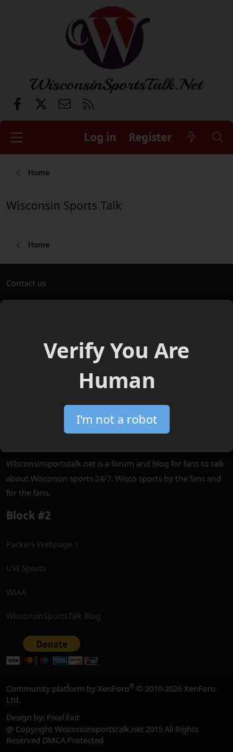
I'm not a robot (116, 419)
